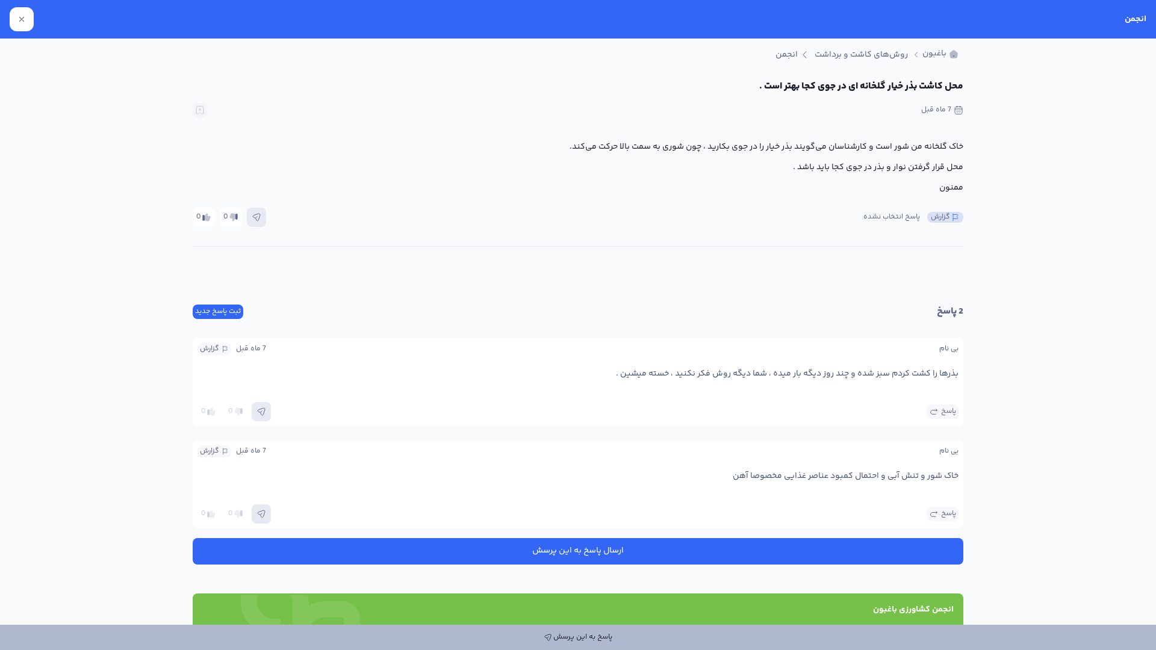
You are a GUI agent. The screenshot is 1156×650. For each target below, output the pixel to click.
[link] (940, 54)
